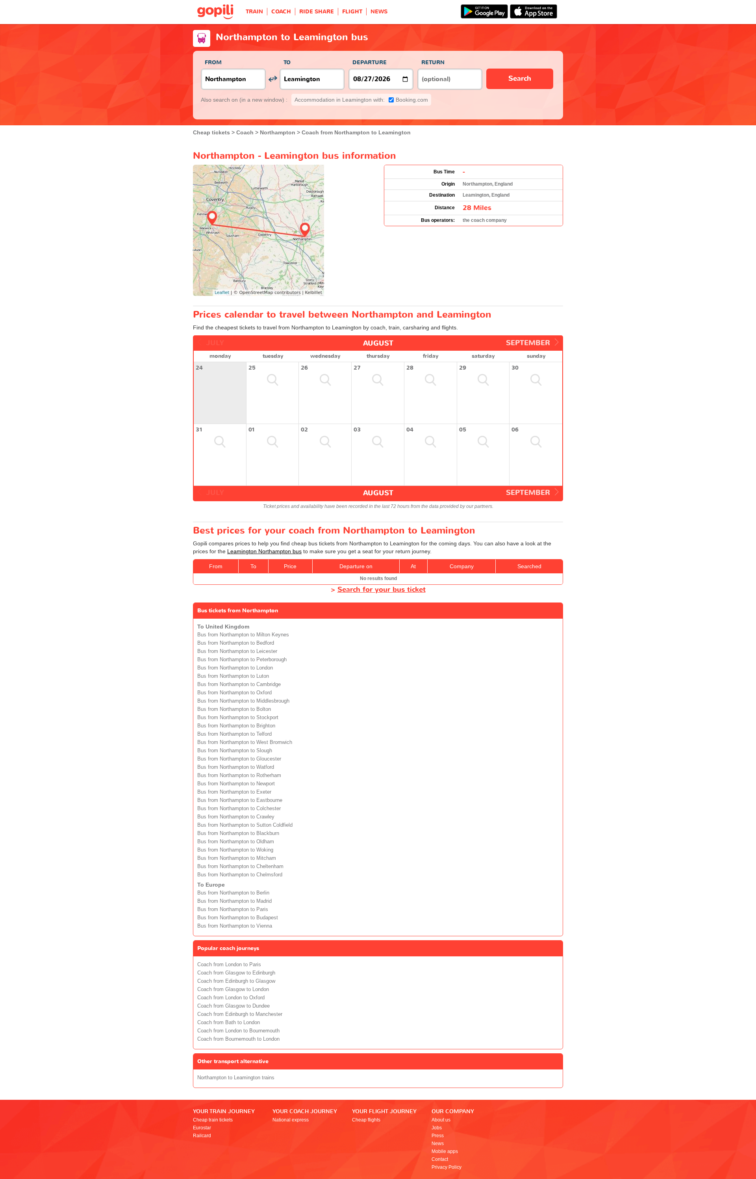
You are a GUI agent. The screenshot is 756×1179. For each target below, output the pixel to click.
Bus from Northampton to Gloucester (239, 759)
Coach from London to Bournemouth (238, 1031)
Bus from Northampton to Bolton (234, 709)
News (438, 1143)
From (213, 62)
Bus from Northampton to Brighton (236, 726)
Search (519, 79)
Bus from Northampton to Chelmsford (239, 875)
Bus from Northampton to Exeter (234, 792)
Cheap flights (366, 1120)
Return (433, 62)
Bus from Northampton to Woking (235, 850)
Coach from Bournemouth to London (238, 1039)
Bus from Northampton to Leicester (237, 651)
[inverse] (273, 79)
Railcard (202, 1135)
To (287, 62)
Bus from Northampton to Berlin (233, 893)
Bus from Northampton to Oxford (234, 692)
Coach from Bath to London (228, 1022)
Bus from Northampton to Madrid (234, 901)
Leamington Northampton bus (264, 551)
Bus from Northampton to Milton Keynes (243, 635)
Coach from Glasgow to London (233, 989)
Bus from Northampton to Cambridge (239, 684)
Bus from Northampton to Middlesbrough (243, 701)
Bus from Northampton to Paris (232, 909)
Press (438, 1135)
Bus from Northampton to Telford (234, 734)
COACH (281, 11)
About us (441, 1120)
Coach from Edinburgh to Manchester (239, 1014)
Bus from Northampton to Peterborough (242, 659)
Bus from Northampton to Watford (235, 767)
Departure (369, 62)
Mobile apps (445, 1151)
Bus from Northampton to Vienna (234, 926)
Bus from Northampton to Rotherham (239, 775)
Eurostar (202, 1128)
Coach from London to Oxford (231, 997)
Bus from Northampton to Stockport (237, 717)
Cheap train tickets (213, 1120)
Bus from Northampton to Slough (234, 750)
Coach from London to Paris (229, 964)
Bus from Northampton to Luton (233, 676)
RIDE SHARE (316, 11)
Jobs (437, 1128)
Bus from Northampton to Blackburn (238, 833)
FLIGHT (352, 11)
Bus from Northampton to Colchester (239, 808)
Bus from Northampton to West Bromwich (244, 742)
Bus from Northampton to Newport (236, 784)
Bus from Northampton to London (235, 668)
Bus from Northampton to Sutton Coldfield (245, 825)
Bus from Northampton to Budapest (237, 918)
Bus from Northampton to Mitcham (236, 858)
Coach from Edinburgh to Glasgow (236, 981)
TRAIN (254, 11)
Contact (440, 1159)
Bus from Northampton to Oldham (235, 841)
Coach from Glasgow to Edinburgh (236, 973)
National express (290, 1120)
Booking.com (361, 100)
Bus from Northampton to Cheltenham (240, 866)
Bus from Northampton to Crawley (235, 817)
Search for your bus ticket (381, 590)
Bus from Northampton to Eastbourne (239, 800)
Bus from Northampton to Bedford (235, 643)
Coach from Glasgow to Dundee (233, 1006)
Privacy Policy (446, 1167)
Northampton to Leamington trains (235, 1077)
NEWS (379, 11)
